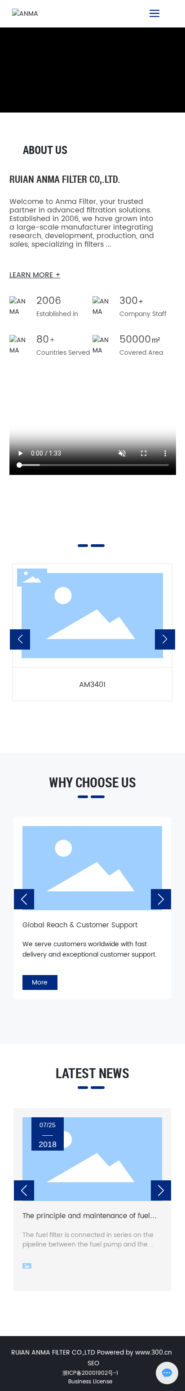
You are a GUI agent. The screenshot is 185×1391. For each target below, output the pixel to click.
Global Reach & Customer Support (79, 925)
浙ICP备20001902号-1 (90, 1373)
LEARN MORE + (35, 275)
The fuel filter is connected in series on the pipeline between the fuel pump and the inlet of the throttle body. (88, 1244)
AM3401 (92, 685)
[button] (20, 639)
